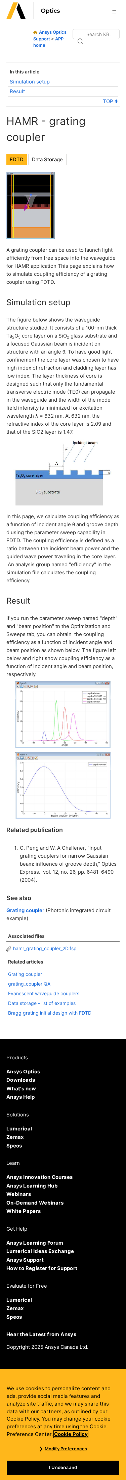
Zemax (15, 1137)
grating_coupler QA (29, 984)
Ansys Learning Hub (32, 1186)
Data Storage (47, 159)
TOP (109, 101)
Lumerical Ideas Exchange (40, 1251)
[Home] (33, 17)
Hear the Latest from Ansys (41, 1334)
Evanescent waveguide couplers (43, 993)
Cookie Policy (71, 1434)
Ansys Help (20, 1097)
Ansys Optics (23, 1071)
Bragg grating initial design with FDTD (49, 1013)
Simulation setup (30, 81)
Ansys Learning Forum (35, 1243)
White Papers (23, 1211)
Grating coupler (25, 910)
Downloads (20, 1080)
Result (17, 91)
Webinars (18, 1194)
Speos (14, 1145)
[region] (63, 1424)
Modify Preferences (66, 1448)
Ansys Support (25, 1260)
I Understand (63, 1467)
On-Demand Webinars (35, 1203)
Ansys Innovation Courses (39, 1177)
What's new (21, 1088)
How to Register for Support (42, 1268)
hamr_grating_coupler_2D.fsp (45, 948)
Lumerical (19, 1128)
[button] (114, 11)
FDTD (17, 159)
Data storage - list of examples (42, 1003)
